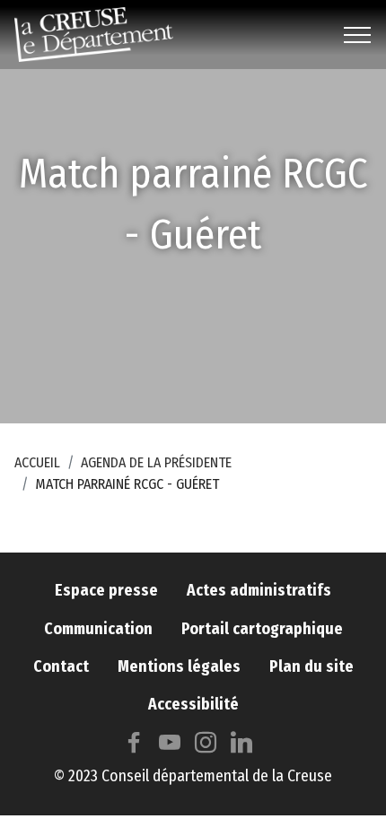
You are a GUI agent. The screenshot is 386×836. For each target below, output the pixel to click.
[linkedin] (241, 746)
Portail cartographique (262, 629)
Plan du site (311, 666)
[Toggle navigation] (358, 35)
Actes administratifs (259, 590)
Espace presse (106, 590)
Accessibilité (193, 704)
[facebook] (134, 746)
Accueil (37, 462)
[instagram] (205, 746)
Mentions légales (179, 666)
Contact (61, 666)
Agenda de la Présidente (156, 462)
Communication (98, 629)
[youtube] (169, 746)
